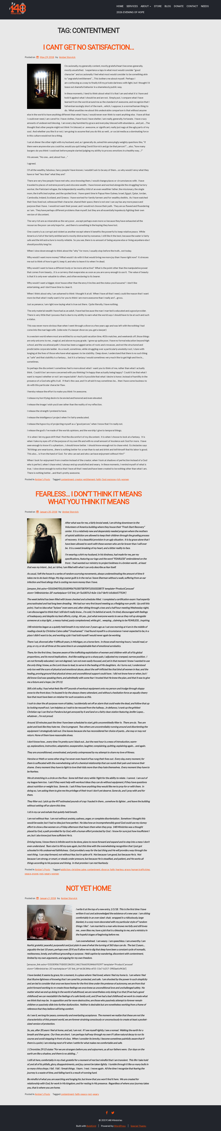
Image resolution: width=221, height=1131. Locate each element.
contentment (67, 479)
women (125, 479)
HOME (120, 6)
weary (47, 873)
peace (28, 873)
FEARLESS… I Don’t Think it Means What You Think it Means (88, 498)
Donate (179, 6)
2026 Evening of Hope (130, 12)
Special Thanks (138, 1125)
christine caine (78, 869)
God (104, 479)
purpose (111, 479)
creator (78, 479)
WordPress (120, 1125)
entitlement (89, 479)
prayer (35, 873)
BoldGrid (91, 1125)
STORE (158, 6)
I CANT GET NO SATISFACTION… (88, 47)
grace (127, 869)
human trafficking (140, 869)
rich (118, 479)
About (145, 6)
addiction (66, 869)
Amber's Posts (42, 479)
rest (41, 873)
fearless (120, 869)
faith (98, 479)
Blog (168, 6)
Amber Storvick (67, 57)
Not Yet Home (88, 888)
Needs (205, 6)
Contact (192, 6)
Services (132, 6)
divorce (105, 869)
